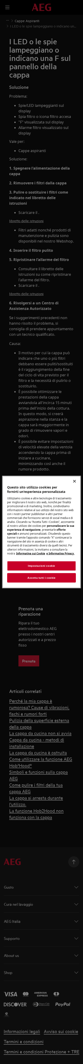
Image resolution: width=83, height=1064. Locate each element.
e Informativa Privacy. (60, 553)
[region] (41, 532)
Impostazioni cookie (41, 565)
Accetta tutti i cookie (41, 577)
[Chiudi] (74, 481)
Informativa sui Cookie (30, 553)
